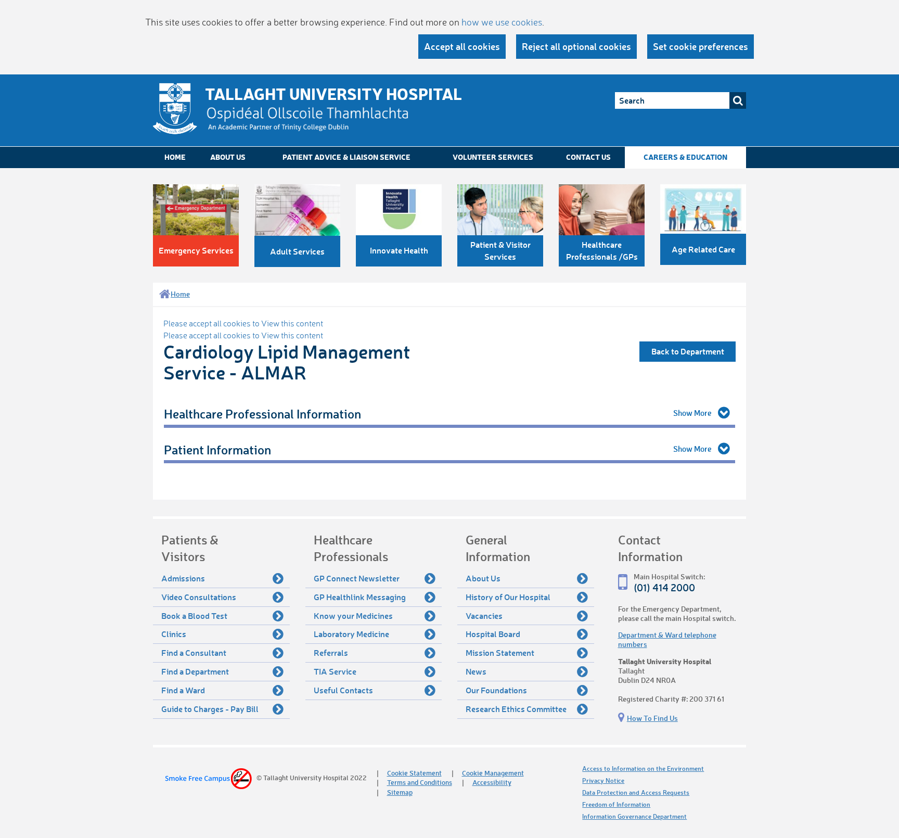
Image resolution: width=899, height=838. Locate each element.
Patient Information (217, 449)
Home (175, 157)
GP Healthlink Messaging (360, 596)
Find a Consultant (193, 652)
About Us (228, 157)
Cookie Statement (414, 772)
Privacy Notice (603, 780)
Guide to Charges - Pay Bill (210, 708)
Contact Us (588, 157)
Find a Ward (183, 689)
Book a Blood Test (194, 615)
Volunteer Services (493, 157)
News (476, 671)
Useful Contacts (343, 689)
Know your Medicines (353, 615)
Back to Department (687, 351)
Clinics (173, 633)
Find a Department (195, 671)
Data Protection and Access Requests (635, 792)
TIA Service (335, 671)
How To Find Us (652, 718)
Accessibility (491, 782)
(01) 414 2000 (664, 587)
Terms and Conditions (419, 782)
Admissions (183, 578)
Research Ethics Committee (516, 708)
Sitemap (400, 792)
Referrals (331, 652)
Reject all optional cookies (576, 46)
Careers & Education (685, 157)
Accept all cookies (462, 46)
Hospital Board (493, 633)
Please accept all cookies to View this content (243, 323)
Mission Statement (500, 652)
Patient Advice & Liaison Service (346, 157)
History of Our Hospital (508, 596)
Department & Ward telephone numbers (667, 639)
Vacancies (484, 615)
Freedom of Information (616, 804)
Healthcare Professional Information (262, 413)
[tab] (449, 414)
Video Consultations (198, 596)
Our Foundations (496, 689)
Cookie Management (493, 772)
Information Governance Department (634, 816)
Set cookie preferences (700, 46)
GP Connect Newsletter (357, 578)
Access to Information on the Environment (643, 768)
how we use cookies (501, 22)
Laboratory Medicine (351, 633)
